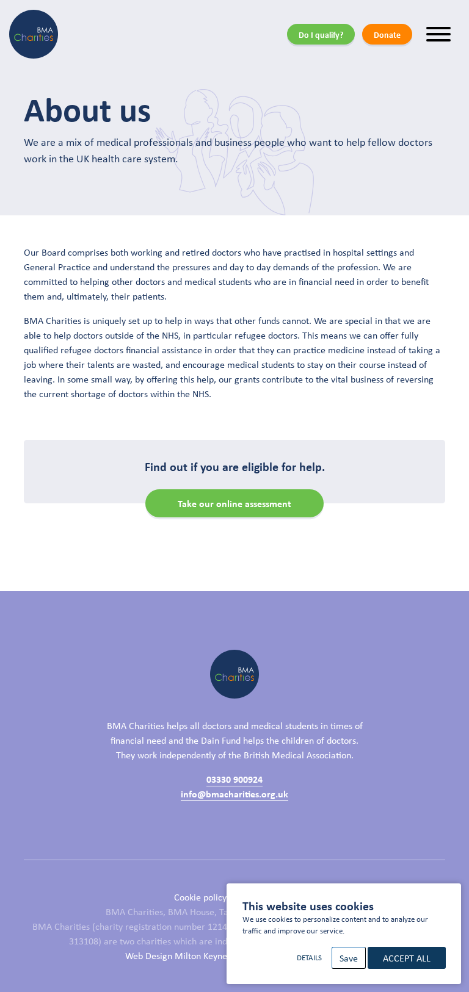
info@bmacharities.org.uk (234, 793)
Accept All (407, 958)
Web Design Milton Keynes (178, 955)
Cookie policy (200, 897)
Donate (387, 34)
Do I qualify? (321, 34)
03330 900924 (234, 779)
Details (309, 957)
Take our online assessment (234, 503)
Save (349, 958)
